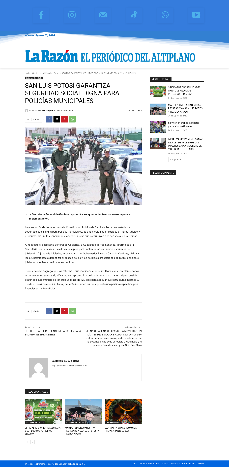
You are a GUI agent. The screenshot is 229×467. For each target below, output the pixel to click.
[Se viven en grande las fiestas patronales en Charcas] (158, 127)
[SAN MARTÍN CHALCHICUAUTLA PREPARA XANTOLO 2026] (123, 411)
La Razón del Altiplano (43, 110)
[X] (56, 119)
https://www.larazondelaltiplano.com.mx (69, 365)
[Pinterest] (64, 119)
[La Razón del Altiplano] (27, 110)
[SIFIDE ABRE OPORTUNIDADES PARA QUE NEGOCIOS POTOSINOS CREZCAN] (43, 411)
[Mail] (103, 15)
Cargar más (175, 159)
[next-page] (32, 442)
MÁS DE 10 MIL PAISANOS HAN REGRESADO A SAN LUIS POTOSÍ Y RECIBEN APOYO (82, 431)
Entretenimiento (113, 423)
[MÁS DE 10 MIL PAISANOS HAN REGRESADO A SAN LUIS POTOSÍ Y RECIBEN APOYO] (83, 411)
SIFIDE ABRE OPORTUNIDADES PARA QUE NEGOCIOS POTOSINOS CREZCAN (43, 431)
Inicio (27, 73)
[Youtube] (196, 15)
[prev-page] (27, 442)
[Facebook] (41, 15)
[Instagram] (72, 15)
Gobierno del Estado (42, 73)
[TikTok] (134, 15)
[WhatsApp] (165, 15)
